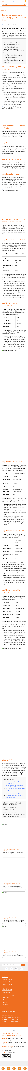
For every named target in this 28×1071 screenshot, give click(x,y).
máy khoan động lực (14, 133)
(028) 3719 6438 (11, 1017)
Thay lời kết (6, 62)
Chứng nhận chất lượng (8, 995)
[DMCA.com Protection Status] (6, 1057)
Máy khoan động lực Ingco (11, 47)
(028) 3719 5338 (14, 1040)
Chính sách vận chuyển (8, 981)
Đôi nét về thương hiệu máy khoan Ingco (12, 42)
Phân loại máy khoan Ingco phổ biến (11, 44)
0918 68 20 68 (18, 1021)
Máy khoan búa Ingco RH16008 (12, 59)
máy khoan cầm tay (12, 232)
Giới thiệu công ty (7, 992)
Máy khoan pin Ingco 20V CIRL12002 (14, 60)
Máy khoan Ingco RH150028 (12, 57)
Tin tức (6, 8)
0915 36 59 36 (18, 1019)
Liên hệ (5, 1002)
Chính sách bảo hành (8, 979)
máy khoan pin (5, 133)
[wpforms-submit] (23, 965)
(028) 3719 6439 (11, 1019)
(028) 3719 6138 (10, 1021)
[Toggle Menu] (3, 1)
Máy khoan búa (5, 177)
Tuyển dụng (6, 999)
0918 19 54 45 (18, 1017)
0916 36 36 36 (11, 1038)
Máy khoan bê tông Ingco (11, 49)
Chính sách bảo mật (7, 984)
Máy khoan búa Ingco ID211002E (12, 54)
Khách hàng (6, 997)
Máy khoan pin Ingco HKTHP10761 (13, 55)
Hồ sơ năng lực (6, 1007)
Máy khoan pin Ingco (10, 45)
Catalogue (5, 1004)
